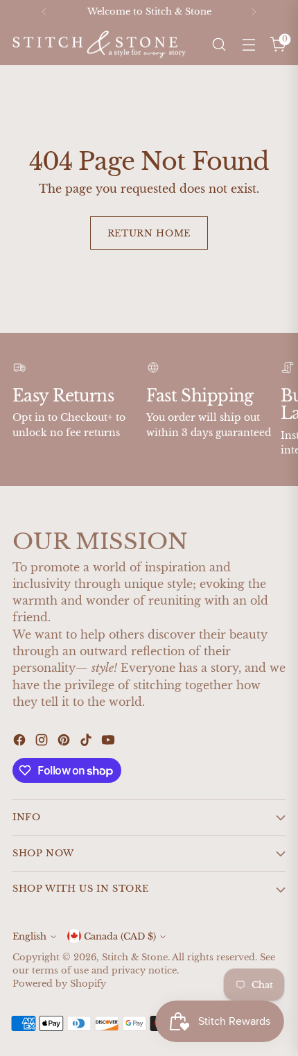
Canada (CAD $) (120, 936)
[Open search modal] (218, 45)
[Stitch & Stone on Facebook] (20, 742)
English (29, 936)
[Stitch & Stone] (99, 45)
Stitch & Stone (135, 957)
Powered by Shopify (59, 983)
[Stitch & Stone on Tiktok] (87, 742)
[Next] (253, 12)
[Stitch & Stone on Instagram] (43, 742)
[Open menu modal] (248, 45)
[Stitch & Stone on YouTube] (109, 742)
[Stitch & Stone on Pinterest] (65, 742)
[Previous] (44, 12)
